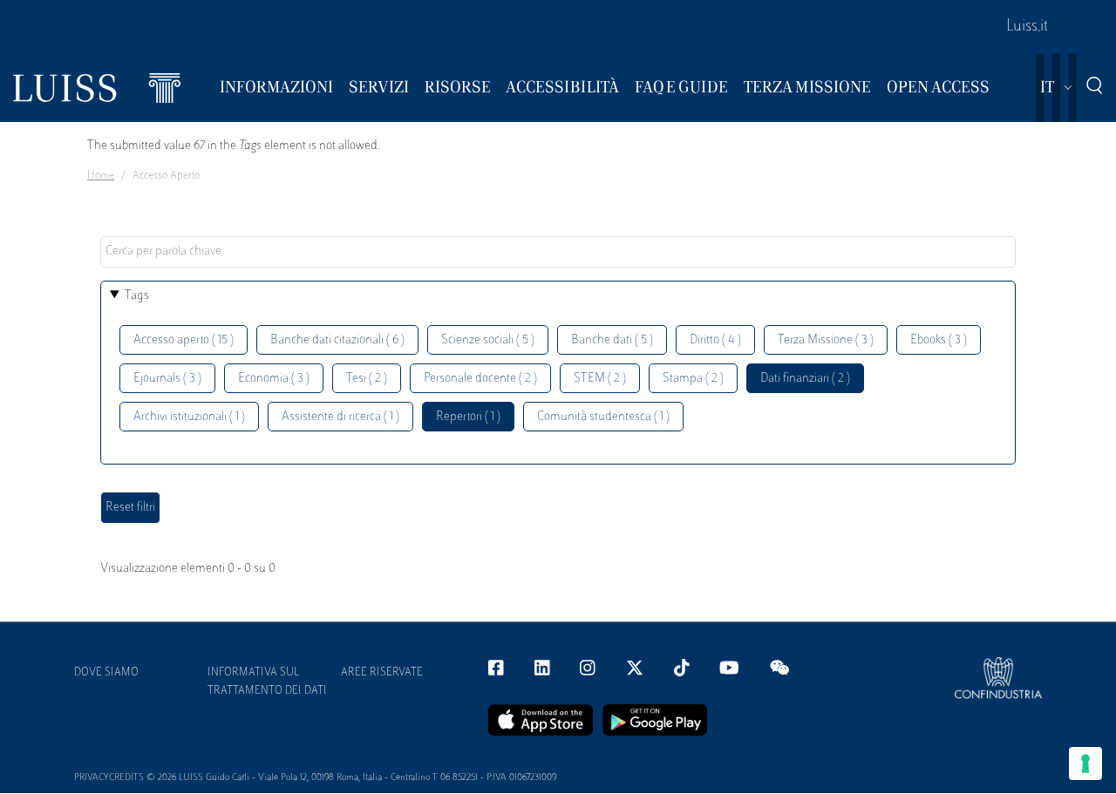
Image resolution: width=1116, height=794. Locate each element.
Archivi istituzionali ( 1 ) (189, 417)
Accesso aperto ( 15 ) (183, 340)
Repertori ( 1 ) (468, 417)
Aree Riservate (382, 673)
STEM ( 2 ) (600, 378)
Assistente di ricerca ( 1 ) (340, 417)
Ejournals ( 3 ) (167, 378)
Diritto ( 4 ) (715, 340)
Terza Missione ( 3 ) (826, 340)
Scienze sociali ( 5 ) (487, 340)
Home (100, 176)
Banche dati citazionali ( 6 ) (337, 340)
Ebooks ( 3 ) (938, 340)
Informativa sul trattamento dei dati (267, 682)
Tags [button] (137, 295)
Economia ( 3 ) (274, 378)
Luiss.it (1027, 27)
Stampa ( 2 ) (693, 378)
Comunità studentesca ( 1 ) (603, 417)
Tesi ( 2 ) (366, 378)
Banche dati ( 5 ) (612, 340)
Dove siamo (106, 673)
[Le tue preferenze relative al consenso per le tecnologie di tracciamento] (1085, 763)
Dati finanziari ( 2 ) (805, 378)
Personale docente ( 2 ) (480, 378)
